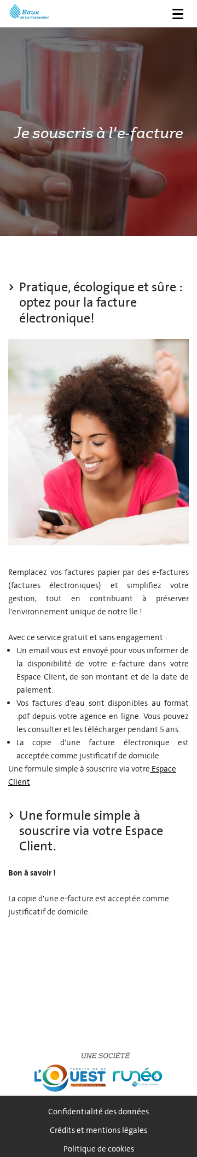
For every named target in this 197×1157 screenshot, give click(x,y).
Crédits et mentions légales (98, 1130)
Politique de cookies (98, 1149)
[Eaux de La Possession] (29, 12)
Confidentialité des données (98, 1112)
